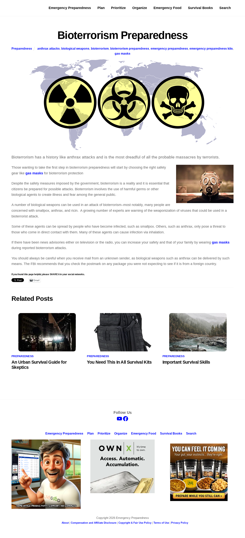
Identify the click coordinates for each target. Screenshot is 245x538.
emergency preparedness (169, 48)
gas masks (122, 53)
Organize (139, 8)
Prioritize (118, 8)
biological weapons (75, 48)
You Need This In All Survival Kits (119, 362)
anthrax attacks (48, 48)
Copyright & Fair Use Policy (134, 522)
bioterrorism (100, 48)
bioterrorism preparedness (129, 48)
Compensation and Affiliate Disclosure (93, 522)
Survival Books (200, 8)
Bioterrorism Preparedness (122, 35)
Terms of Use (161, 522)
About (65, 522)
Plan (101, 8)
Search (225, 8)
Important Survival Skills (186, 362)
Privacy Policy (179, 522)
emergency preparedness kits (211, 48)
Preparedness (21, 48)
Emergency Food (167, 8)
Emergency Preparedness (70, 8)
